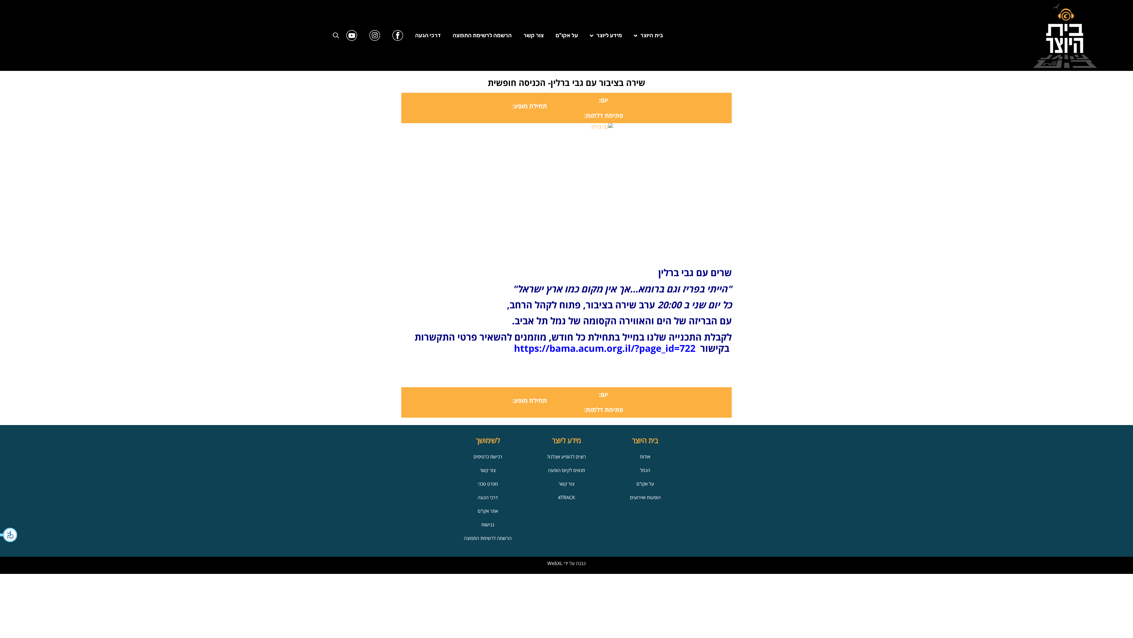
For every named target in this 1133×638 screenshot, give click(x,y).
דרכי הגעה (428, 35)
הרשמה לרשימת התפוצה (482, 35)
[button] (9, 535)
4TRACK (566, 497)
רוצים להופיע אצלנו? (566, 456)
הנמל (645, 470)
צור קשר (533, 35)
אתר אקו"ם (488, 511)
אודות (645, 456)
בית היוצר (651, 35)
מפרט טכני (488, 484)
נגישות (487, 524)
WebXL (554, 563)
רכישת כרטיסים (488, 456)
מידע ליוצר (609, 35)
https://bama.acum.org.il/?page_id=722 (604, 348)
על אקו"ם (567, 35)
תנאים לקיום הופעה (566, 470)
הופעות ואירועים (645, 497)
